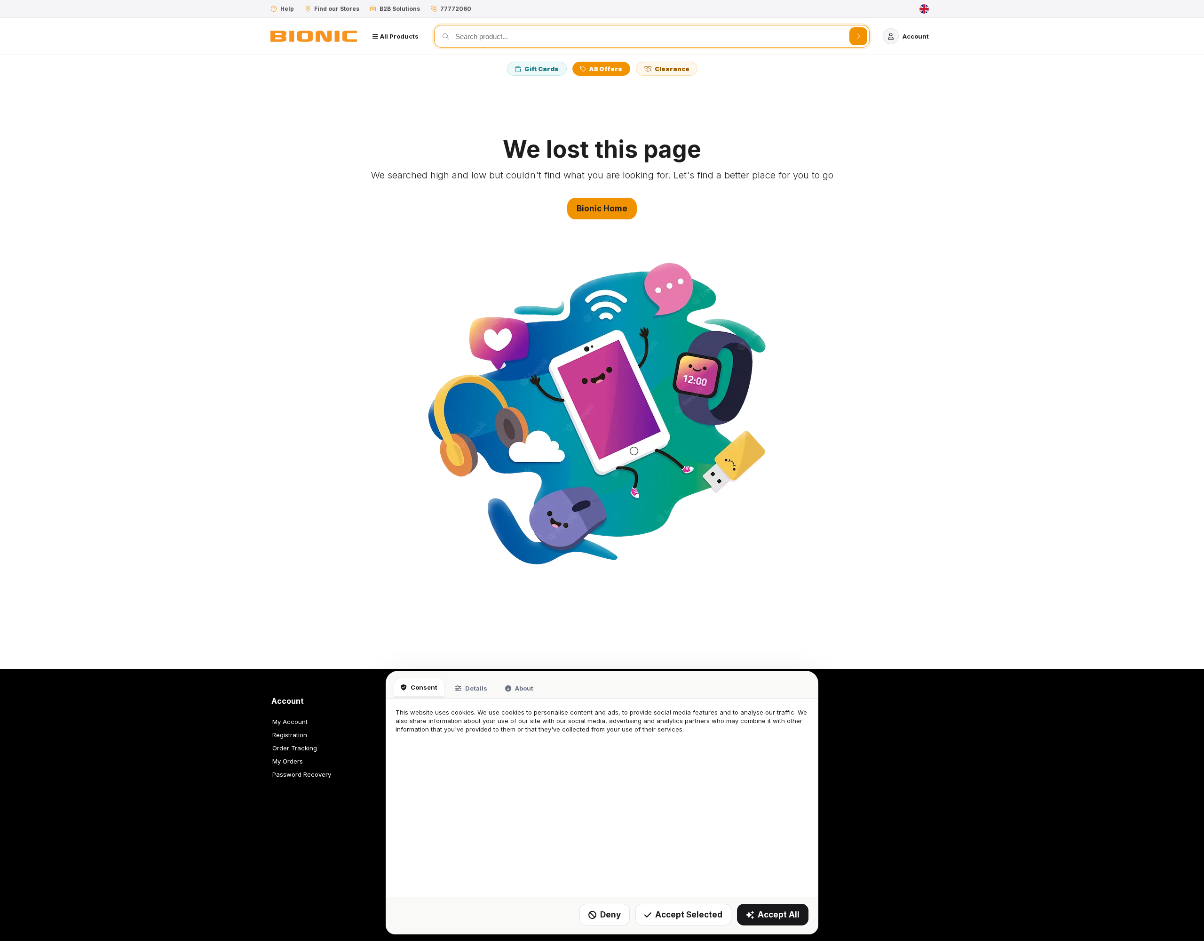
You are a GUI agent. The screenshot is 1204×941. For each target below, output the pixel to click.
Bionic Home (602, 208)
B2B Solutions (400, 8)
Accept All (779, 914)
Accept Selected (688, 914)
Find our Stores (336, 8)
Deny (610, 914)
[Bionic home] (313, 36)
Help (287, 8)
